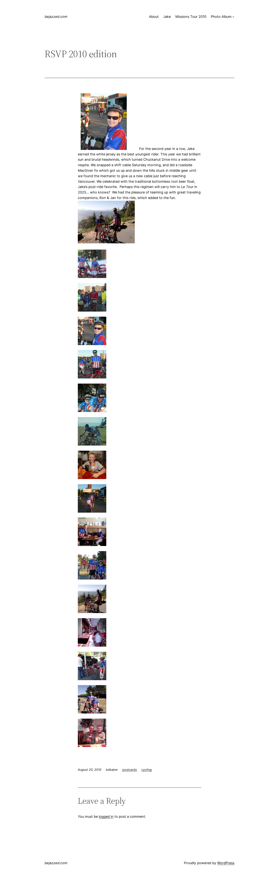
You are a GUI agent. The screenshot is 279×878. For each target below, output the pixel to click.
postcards (129, 769)
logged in (106, 816)
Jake (167, 17)
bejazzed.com (56, 17)
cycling (146, 769)
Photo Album (221, 17)
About (154, 17)
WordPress (225, 863)
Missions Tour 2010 (190, 17)
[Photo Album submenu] (233, 17)
